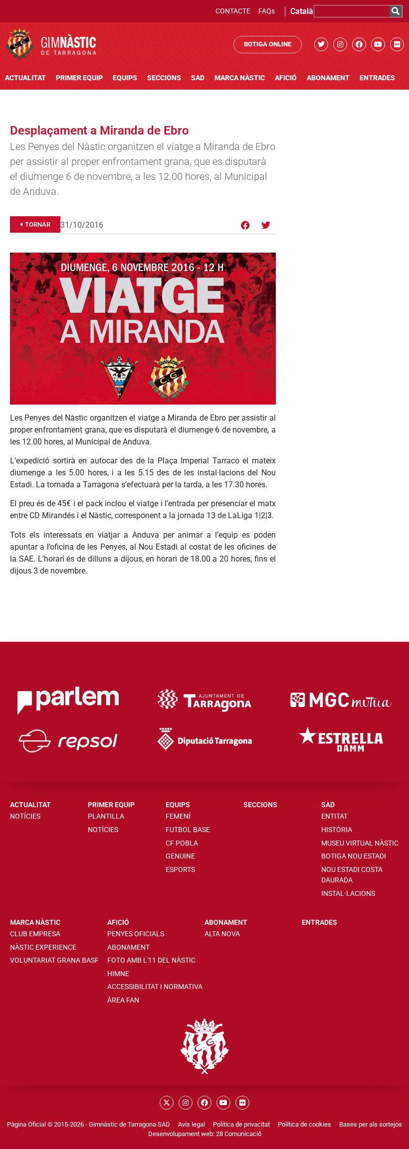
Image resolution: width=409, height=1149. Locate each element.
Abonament (328, 78)
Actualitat (25, 78)
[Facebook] (359, 44)
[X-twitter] (167, 1103)
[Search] (396, 11)
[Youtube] (378, 44)
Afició (286, 78)
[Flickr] (397, 44)
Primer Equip (79, 78)
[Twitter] (321, 44)
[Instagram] (340, 44)
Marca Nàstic (239, 78)
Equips (125, 78)
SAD (197, 78)
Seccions (164, 78)
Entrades (377, 78)
